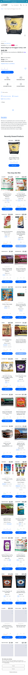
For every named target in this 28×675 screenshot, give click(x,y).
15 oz (9, 307)
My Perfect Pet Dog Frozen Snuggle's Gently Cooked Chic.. (7, 377)
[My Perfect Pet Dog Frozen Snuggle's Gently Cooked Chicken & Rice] (7, 366)
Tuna (10, 485)
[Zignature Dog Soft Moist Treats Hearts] (21, 469)
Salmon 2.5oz (9, 484)
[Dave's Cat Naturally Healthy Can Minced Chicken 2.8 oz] (21, 259)
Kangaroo (18, 485)
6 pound (9, 344)
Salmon (17, 487)
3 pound (5, 344)
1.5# (17, 523)
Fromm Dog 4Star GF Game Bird (7, 591)
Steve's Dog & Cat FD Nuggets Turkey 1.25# (14, 158)
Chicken (4, 484)
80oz (9, 202)
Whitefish (19, 484)
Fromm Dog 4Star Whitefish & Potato (20, 591)
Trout (21, 487)
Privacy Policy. (6, 662)
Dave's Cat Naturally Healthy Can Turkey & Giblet (21, 305)
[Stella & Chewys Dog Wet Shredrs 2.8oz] (21, 616)
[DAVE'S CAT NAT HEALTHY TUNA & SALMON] (21, 434)
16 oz (11, 200)
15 (8, 382)
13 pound (5, 346)
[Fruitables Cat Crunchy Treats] (7, 469)
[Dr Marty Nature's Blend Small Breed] (21, 545)
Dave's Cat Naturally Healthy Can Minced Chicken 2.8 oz (21, 270)
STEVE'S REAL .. (11, 140)
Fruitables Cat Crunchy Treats (7, 479)
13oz (24, 449)
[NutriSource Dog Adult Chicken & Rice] (21, 509)
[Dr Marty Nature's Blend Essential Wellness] (7, 184)
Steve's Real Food (7, 43)
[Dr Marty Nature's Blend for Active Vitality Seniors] (7, 616)
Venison (20, 489)
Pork (25, 485)
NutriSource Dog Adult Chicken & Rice (21, 519)
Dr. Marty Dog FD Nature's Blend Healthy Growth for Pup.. (20, 195)
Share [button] (3, 102)
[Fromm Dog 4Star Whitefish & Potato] (21, 582)
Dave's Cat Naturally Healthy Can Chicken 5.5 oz (7, 413)
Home (2, 8)
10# (9, 560)
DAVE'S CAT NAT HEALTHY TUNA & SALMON (21, 445)
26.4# (22, 239)
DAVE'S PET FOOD (18, 287)
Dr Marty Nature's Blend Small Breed (21, 555)
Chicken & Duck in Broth (20, 639)
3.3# (6, 236)
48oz (6, 202)
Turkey (24, 487)
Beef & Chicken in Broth (21, 635)
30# (22, 525)
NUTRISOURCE (17, 501)
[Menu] (26, 5)
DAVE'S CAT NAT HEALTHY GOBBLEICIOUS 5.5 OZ (7, 445)
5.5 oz (21, 310)
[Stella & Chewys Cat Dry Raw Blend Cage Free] (7, 545)
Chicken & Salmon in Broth (21, 631)
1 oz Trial (4, 200)
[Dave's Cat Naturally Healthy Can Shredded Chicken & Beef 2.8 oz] (21, 330)
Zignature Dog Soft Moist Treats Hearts (20, 479)
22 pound (9, 346)
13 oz (10, 274)
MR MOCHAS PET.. (5, 251)
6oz (16, 200)
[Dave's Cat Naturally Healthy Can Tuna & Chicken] (7, 259)
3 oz (4, 274)
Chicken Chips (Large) (7, 304)
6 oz (8, 200)
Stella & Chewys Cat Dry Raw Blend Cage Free (7, 555)
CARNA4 (3, 322)
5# (22, 523)
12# (20, 381)
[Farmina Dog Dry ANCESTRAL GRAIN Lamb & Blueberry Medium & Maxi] (21, 222)
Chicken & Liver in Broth (21, 637)
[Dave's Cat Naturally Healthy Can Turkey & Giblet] (21, 295)
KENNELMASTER (4, 287)
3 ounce (4, 523)
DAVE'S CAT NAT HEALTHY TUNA (7, 519)
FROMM (3, 574)
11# (8, 236)
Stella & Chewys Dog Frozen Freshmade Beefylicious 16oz (21, 413)
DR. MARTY (3, 608)
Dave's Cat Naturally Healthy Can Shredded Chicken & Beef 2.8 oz (21, 341)
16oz (19, 200)
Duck (23, 484)
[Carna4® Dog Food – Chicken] (7, 330)
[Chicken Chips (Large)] (7, 295)
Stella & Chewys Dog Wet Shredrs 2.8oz (21, 626)
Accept (13, 665)
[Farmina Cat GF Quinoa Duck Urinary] (7, 222)
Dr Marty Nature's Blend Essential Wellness (7, 195)
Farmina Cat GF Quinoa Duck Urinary (7, 232)
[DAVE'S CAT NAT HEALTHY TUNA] (7, 509)
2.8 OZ (18, 449)
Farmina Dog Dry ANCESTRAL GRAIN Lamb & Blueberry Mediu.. (21, 233)
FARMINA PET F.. (4, 214)
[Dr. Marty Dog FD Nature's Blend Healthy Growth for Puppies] (21, 184)
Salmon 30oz (5, 485)
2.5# (5, 560)
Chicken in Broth (21, 641)
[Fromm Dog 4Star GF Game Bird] (7, 582)
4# (6, 382)
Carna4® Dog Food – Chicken (7, 340)
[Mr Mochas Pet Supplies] (4, 5)
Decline (13, 668)
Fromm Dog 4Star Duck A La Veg (20, 376)
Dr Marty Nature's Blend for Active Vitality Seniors (7, 627)
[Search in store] (23, 5)
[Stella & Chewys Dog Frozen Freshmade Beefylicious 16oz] (21, 402)
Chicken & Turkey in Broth (21, 633)
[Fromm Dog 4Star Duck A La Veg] (21, 366)
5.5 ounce (9, 523)
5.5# (19, 239)
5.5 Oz (7, 274)
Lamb (22, 485)
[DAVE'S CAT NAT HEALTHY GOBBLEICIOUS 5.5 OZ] (7, 434)
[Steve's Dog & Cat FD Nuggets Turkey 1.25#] (14, 148)
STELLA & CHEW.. (18, 394)
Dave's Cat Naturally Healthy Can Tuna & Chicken (7, 270)
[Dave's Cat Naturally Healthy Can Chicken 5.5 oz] (7, 402)
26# (23, 381)
